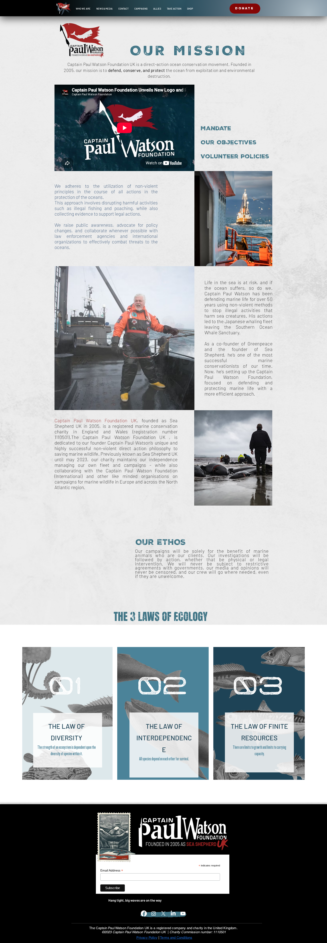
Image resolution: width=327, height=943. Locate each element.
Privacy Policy (146, 937)
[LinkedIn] (173, 913)
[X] (163, 913)
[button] (83, 8)
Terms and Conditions (176, 937)
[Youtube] (183, 913)
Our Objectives (216, 143)
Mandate (216, 129)
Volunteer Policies (216, 157)
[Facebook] (144, 913)
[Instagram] (154, 913)
